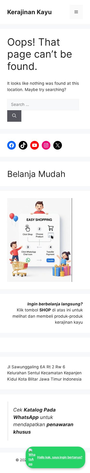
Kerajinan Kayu (29, 12)
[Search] (14, 116)
